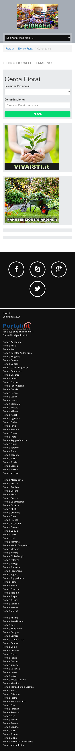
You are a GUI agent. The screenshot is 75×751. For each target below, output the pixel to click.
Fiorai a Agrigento (12, 342)
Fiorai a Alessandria (13, 479)
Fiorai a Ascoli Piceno (13, 621)
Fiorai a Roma (10, 581)
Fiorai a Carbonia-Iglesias (15, 367)
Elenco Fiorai (25, 48)
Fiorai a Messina (11, 683)
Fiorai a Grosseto (11, 527)
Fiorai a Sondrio (11, 726)
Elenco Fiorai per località (15, 335)
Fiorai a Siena (9, 451)
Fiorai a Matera (10, 407)
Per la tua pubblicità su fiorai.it (18, 331)
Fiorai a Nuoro (10, 690)
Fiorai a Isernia (10, 393)
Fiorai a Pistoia (10, 433)
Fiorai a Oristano (11, 694)
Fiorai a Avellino (11, 487)
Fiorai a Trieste (10, 600)
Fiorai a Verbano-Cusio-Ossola (18, 741)
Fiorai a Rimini (10, 444)
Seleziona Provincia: (17, 86)
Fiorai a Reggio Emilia (13, 578)
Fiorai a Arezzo (10, 483)
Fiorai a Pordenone (12, 570)
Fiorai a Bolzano (11, 360)
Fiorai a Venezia (11, 603)
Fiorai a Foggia (10, 657)
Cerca (37, 114)
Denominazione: (15, 99)
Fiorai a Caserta (11, 505)
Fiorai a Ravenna (11, 712)
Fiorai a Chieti (10, 508)
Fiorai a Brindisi (10, 635)
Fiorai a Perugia (11, 563)
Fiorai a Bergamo (11, 356)
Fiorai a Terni (9, 730)
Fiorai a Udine (10, 737)
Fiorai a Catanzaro (12, 371)
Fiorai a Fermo (10, 654)
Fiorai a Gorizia (10, 389)
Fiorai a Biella (9, 494)
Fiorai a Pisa (9, 705)
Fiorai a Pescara (11, 429)
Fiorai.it (9, 48)
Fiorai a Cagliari (11, 363)
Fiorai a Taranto (11, 454)
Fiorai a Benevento (12, 628)
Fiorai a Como (10, 646)
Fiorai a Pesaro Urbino (14, 701)
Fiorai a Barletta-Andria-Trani (17, 352)
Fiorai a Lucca (10, 675)
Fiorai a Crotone (11, 650)
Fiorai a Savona (10, 723)
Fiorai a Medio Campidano (16, 545)
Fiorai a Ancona (10, 617)
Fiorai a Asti (9, 349)
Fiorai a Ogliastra (11, 418)
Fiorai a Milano (10, 411)
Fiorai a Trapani (11, 596)
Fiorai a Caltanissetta (13, 501)
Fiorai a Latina (10, 396)
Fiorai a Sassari (10, 585)
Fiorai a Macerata (12, 403)
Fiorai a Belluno (10, 490)
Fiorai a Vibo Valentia (13, 745)
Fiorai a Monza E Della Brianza (18, 686)
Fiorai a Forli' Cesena (13, 385)
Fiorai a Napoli (10, 414)
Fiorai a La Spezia (11, 668)
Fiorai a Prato (9, 436)
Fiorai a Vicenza (11, 473)
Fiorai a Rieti (9, 716)
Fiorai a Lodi (9, 538)
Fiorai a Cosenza (11, 374)
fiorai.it (6, 313)
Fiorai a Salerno (11, 447)
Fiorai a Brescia (10, 498)
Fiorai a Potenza (11, 708)
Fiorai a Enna (9, 516)
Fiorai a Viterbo (10, 610)
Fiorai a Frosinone (12, 523)
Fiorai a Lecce (10, 534)
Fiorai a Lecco (10, 672)
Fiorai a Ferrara (10, 382)
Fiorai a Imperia (11, 665)
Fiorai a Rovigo (10, 719)
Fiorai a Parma (10, 697)
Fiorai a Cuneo (10, 378)
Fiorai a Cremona (11, 512)
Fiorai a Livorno (10, 400)
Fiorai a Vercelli (10, 469)
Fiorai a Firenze (10, 519)
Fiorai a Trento (10, 734)
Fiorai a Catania (11, 643)
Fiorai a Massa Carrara (14, 679)
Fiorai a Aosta (10, 345)
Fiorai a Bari (9, 624)
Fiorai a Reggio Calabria (15, 440)
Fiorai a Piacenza (11, 567)
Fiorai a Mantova (11, 541)
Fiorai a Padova (10, 422)
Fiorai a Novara (10, 552)
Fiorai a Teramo (11, 592)
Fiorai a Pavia (9, 425)
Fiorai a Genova (11, 661)
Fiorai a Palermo (11, 559)
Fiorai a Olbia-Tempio (13, 556)
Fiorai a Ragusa (10, 574)
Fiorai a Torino (10, 458)
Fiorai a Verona (10, 607)
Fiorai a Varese (10, 465)
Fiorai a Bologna (11, 632)
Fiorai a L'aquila (10, 530)
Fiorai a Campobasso (13, 639)
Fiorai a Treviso (10, 462)
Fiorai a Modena (11, 549)
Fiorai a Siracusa (11, 589)
